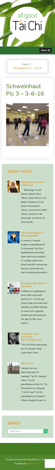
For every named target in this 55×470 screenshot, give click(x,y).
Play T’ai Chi (27, 363)
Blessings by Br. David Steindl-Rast (32, 184)
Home (25, 64)
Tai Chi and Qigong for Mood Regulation (32, 234)
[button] (45, 50)
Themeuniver (34, 463)
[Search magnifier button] (45, 431)
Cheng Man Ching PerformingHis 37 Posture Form (31, 336)
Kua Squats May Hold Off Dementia (34, 285)
